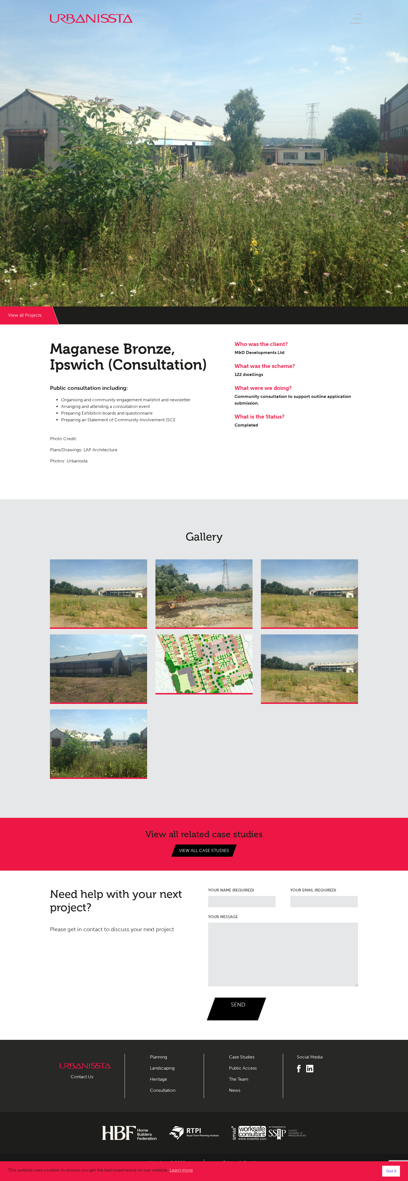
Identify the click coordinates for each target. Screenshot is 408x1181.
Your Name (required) (231, 890)
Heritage (158, 1079)
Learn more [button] (181, 1170)
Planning (158, 1057)
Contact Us (82, 1076)
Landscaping (162, 1068)
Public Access (243, 1068)
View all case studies (204, 850)
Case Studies (242, 1057)
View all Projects (25, 315)
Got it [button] (391, 1170)
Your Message (223, 917)
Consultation (162, 1090)
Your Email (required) (313, 890)
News (234, 1090)
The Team (238, 1079)
